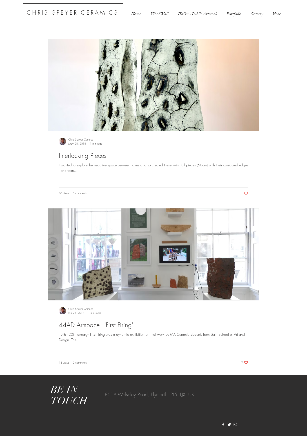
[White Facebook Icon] (223, 424)
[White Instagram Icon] (235, 424)
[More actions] (247, 141)
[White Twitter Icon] (229, 424)
